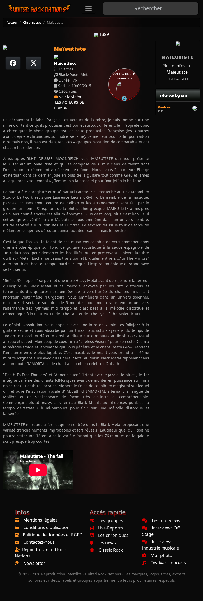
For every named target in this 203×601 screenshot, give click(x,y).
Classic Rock (111, 550)
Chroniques (32, 22)
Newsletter (34, 563)
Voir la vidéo (69, 96)
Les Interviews (166, 520)
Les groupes (111, 520)
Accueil (12, 22)
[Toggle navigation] (88, 8)
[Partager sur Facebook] (13, 63)
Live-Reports (110, 528)
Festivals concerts (168, 563)
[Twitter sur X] (33, 63)
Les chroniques (113, 535)
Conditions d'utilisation (46, 527)
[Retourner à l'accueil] (39, 8)
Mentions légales (40, 520)
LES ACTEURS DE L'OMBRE (69, 105)
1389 (103, 34)
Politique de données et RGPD (53, 535)
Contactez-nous (39, 542)
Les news (107, 543)
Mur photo (161, 555)
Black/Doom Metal (178, 79)
